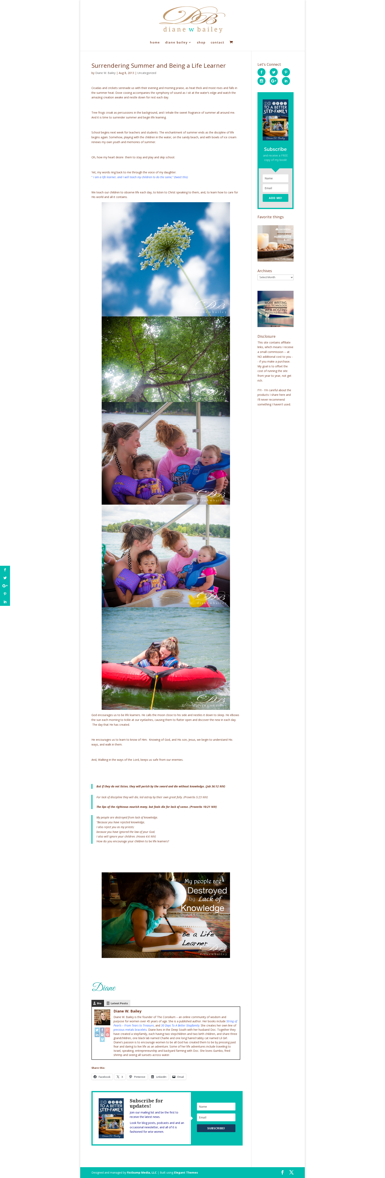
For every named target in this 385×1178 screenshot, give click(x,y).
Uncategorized (146, 73)
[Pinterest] (107, 1034)
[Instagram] (102, 1034)
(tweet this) (181, 177)
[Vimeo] (102, 1039)
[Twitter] (97, 1029)
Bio (99, 1003)
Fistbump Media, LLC (142, 1172)
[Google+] (107, 1029)
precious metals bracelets (130, 1030)
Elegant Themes (186, 1172)
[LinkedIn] (97, 1034)
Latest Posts (119, 1003)
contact (217, 42)
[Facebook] (102, 1029)
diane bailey (176, 42)
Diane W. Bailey (105, 73)
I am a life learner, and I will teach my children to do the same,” (132, 177)
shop (201, 42)
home (155, 42)
